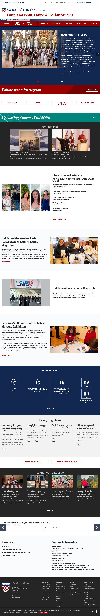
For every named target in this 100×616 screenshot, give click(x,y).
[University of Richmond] (14, 2)
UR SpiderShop (59, 600)
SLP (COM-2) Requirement (62, 103)
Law (71, 590)
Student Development (46, 592)
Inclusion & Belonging (60, 588)
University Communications (48, 590)
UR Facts (58, 584)
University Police (87, 586)
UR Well (86, 596)
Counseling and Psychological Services (90, 601)
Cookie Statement (43, 612)
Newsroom (58, 596)
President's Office (46, 586)
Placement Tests (87, 103)
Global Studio (5, 546)
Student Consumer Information (60, 605)
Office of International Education (11, 549)
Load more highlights (33, 462)
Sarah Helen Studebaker (82, 565)
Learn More (92, 117)
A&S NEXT (32, 437)
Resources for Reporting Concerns (89, 591)
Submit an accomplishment (67, 462)
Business (72, 586)
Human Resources (46, 584)
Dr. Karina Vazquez (81, 567)
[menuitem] (46, 2)
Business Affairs (45, 597)
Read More (5, 356)
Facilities (86, 594)
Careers (57, 590)
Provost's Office (45, 588)
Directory (58, 598)
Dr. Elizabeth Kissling (69, 563)
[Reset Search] (97, 2)
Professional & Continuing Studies (75, 593)
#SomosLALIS (92, 89)
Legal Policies (15, 595)
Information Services (46, 595)
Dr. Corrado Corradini (87, 569)
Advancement (45, 599)
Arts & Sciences (73, 584)
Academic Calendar (60, 586)
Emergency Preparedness (89, 588)
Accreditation (59, 602)
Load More (50, 510)
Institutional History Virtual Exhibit (62, 593)
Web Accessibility (16, 597)
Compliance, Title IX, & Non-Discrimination (90, 605)
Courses (37, 103)
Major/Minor (12, 103)
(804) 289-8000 (15, 590)
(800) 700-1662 (15, 592)
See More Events (50, 408)
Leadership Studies (74, 588)
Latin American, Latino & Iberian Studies (40, 14)
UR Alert (86, 584)
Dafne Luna (26, 258)
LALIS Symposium (58, 219)
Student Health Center (89, 598)
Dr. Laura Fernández (38, 258)
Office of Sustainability (8, 555)
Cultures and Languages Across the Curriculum (16, 552)
